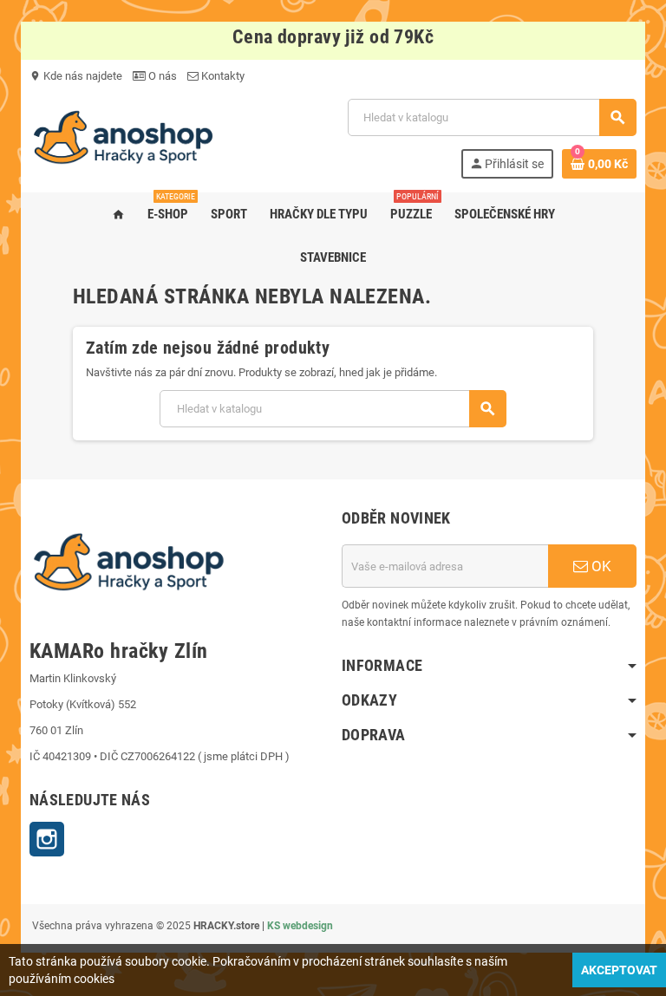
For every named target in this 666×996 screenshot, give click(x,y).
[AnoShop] (123, 137)
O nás (161, 75)
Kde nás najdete (75, 75)
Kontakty (222, 75)
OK (599, 566)
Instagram (46, 839)
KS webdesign (300, 926)
